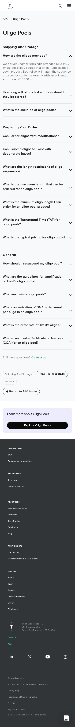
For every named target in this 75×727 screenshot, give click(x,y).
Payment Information (16, 710)
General (9, 381)
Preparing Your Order (51, 374)
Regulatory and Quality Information (23, 697)
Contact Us (13, 637)
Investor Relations (16, 596)
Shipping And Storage (18, 374)
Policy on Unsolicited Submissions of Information (28, 684)
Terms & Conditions (16, 678)
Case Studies (14, 521)
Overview (12, 480)
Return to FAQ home (23, 391)
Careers (11, 590)
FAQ (10, 644)
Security (11, 703)
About (11, 577)
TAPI (10, 455)
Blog (10, 533)
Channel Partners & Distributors (23, 558)
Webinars (12, 514)
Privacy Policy (13, 691)
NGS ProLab (13, 552)
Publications (14, 527)
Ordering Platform (16, 486)
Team (10, 584)
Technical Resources (17, 508)
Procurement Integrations (20, 461)
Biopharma (13, 609)
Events (11, 603)
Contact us (38, 357)
